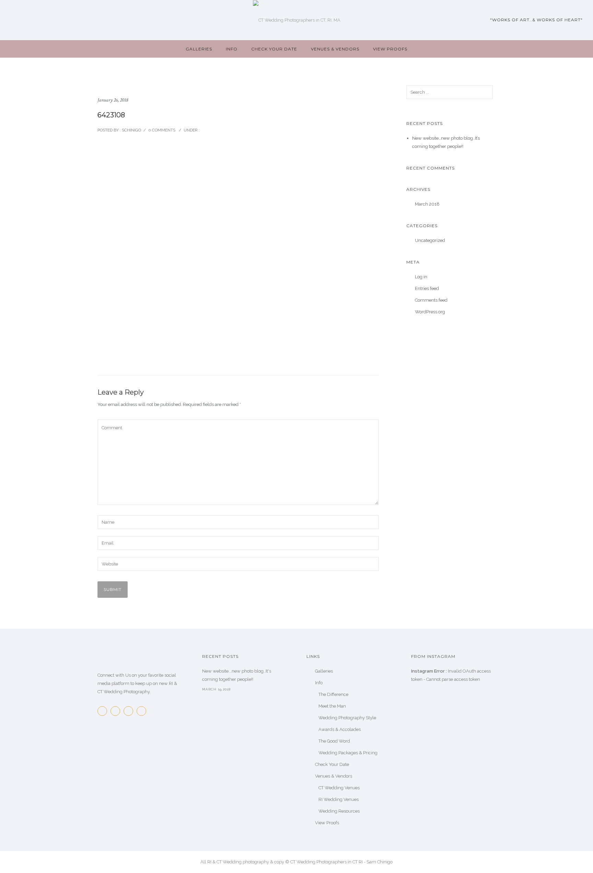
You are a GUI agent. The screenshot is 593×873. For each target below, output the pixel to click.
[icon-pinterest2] (130, 711)
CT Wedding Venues (339, 787)
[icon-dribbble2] (143, 711)
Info (231, 48)
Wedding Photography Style (347, 717)
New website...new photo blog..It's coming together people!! (236, 675)
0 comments (161, 130)
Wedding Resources (339, 811)
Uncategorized (430, 240)
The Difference (333, 694)
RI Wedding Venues (338, 799)
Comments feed (431, 300)
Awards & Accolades (339, 729)
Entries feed (427, 288)
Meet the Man (332, 706)
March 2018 (427, 204)
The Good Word (334, 741)
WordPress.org (430, 311)
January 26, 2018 (112, 100)
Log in (421, 276)
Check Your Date (274, 48)
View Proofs (390, 48)
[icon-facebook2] (104, 711)
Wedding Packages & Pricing (347, 752)
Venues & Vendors (335, 48)
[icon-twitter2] (117, 711)
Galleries (199, 48)
